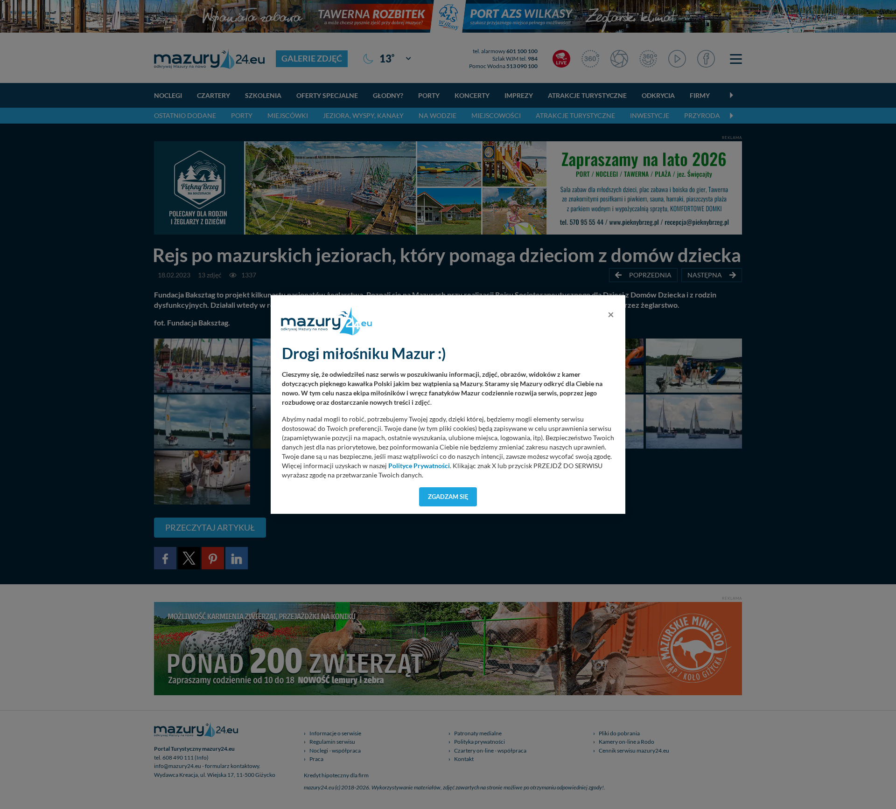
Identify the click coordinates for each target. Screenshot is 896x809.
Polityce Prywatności (419, 466)
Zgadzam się (448, 496)
